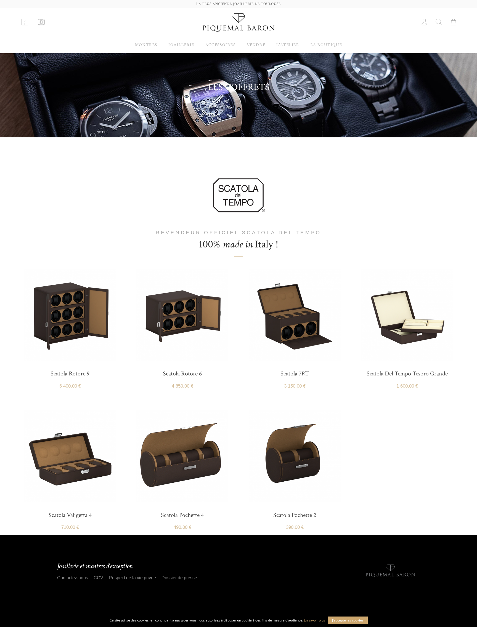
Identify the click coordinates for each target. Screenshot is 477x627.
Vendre (256, 44)
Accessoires (220, 44)
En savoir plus (314, 620)
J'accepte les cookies (348, 620)
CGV (98, 577)
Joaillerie (181, 44)
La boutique (326, 44)
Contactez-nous (72, 577)
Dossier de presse (179, 577)
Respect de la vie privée (132, 577)
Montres (146, 44)
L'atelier (287, 44)
